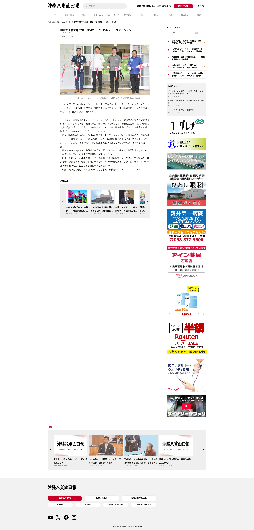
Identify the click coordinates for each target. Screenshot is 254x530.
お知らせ (171, 86)
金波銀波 (184, 15)
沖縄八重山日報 (53, 22)
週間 (196, 33)
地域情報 (127, 15)
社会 (83, 15)
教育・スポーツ (112, 15)
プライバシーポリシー (143, 505)
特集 (156, 15)
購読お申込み (183, 6)
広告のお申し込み (139, 498)
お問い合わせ (102, 498)
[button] (63, 201)
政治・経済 (69, 15)
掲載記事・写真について (115, 505)
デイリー (176, 33)
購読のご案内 (65, 498)
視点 (170, 15)
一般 (69, 22)
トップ (55, 15)
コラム (141, 15)
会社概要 (60, 505)
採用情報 (88, 505)
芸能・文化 (98, 15)
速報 (199, 15)
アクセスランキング (175, 27)
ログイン (201, 6)
